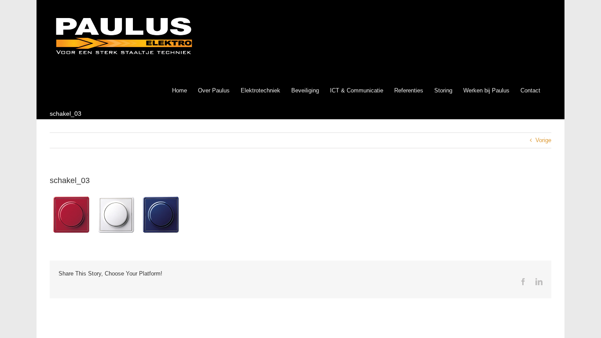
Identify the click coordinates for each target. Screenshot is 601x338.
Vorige (543, 140)
